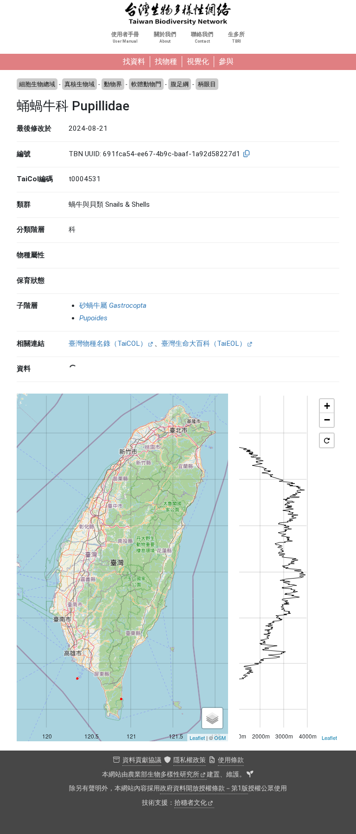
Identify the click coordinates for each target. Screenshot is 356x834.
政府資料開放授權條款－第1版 (204, 788)
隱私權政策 (189, 760)
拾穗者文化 (190, 803)
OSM (220, 737)
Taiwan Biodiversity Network (178, 14)
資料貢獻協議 (141, 760)
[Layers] (212, 718)
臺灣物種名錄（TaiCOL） (108, 343)
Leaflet (197, 737)
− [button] (327, 420)
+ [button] (327, 406)
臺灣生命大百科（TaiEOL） (203, 343)
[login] (250, 775)
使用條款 (231, 760)
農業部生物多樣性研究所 (163, 774)
